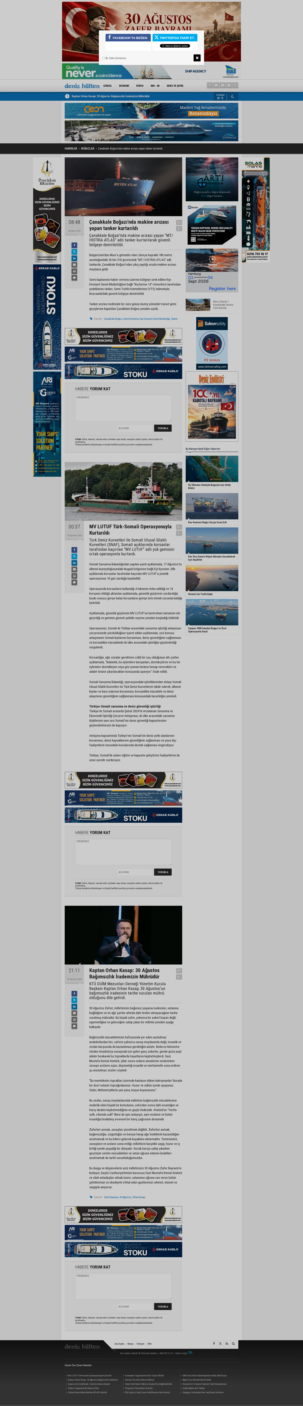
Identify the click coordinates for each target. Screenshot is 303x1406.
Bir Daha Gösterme (115, 58)
